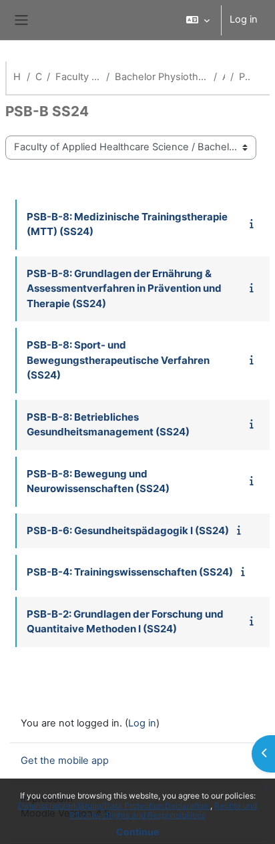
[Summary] (254, 224)
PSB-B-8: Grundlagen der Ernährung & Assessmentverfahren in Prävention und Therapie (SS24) (124, 288)
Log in (244, 19)
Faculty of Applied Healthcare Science (78, 77)
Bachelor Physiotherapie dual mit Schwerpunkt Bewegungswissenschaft (161, 77)
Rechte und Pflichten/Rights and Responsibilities (164, 810)
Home (17, 77)
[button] (198, 20)
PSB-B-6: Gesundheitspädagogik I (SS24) (128, 530)
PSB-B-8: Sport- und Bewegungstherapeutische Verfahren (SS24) (118, 360)
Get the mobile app (65, 761)
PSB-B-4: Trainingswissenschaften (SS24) (130, 572)
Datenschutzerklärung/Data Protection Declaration (114, 806)
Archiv (223, 77)
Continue (137, 831)
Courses (38, 77)
